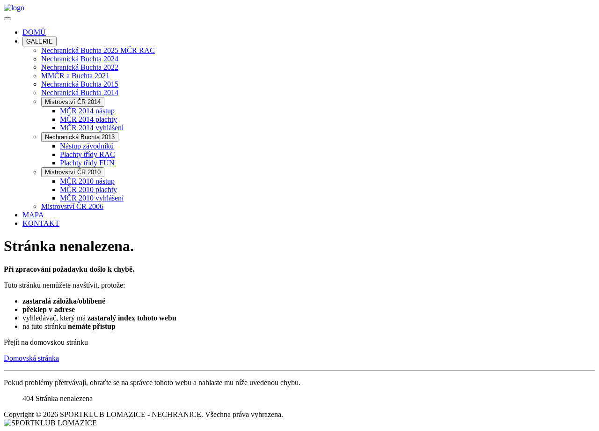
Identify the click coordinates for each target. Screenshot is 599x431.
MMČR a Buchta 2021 (75, 76)
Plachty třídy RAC (87, 154)
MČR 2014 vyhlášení (92, 128)
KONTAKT (40, 223)
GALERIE (39, 41)
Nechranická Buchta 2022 (79, 67)
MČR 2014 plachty (88, 119)
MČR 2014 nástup (87, 111)
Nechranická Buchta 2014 (79, 93)
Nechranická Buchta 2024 (79, 59)
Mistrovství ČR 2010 (73, 172)
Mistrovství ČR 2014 (73, 101)
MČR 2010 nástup (87, 181)
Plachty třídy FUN (87, 163)
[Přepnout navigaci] (7, 18)
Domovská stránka (31, 358)
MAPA (33, 215)
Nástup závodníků (87, 146)
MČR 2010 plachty (88, 189)
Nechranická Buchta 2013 (80, 137)
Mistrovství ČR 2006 (72, 206)
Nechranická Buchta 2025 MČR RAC (98, 50)
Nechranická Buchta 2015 (79, 84)
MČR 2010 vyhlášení (92, 198)
